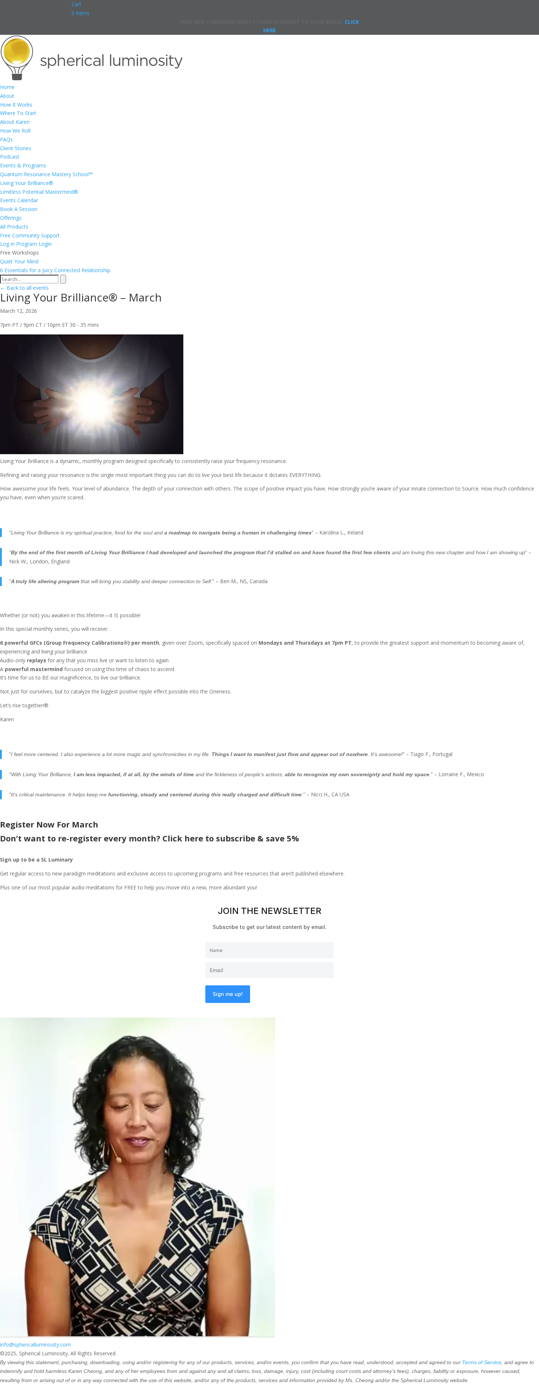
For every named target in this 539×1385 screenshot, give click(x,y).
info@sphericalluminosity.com (35, 1344)
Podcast (9, 156)
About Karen (15, 121)
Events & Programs (23, 165)
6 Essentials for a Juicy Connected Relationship (55, 270)
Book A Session (18, 208)
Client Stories (15, 148)
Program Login (34, 243)
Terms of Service (481, 1362)
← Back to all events (24, 287)
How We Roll (15, 130)
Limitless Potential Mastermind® (39, 191)
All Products (14, 226)
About (7, 95)
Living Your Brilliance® (26, 182)
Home (7, 87)
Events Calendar (19, 200)
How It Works (16, 104)
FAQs (6, 139)
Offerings (11, 217)
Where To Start (18, 113)
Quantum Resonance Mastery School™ (46, 174)
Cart (76, 4)
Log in (7, 243)
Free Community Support (30, 235)
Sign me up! (228, 994)
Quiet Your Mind (19, 261)
